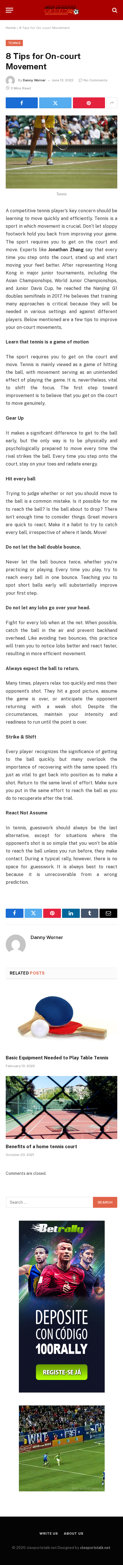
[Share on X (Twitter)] (55, 102)
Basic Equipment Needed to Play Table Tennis (57, 1058)
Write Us (48, 1533)
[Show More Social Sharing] (111, 102)
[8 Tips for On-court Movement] (61, 151)
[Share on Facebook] (22, 102)
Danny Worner (34, 80)
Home (11, 28)
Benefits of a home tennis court (41, 1146)
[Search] (114, 10)
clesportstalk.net (95, 1548)
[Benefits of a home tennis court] (61, 1107)
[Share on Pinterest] (89, 102)
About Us (74, 1533)
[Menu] (9, 10)
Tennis (14, 43)
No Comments (96, 80)
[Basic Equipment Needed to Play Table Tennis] (61, 1018)
